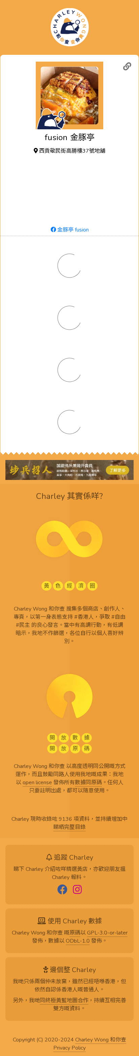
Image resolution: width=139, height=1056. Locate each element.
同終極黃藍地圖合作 (64, 1000)
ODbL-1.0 (78, 941)
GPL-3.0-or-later (107, 933)
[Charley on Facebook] (62, 890)
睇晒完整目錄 (69, 827)
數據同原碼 (88, 782)
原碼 (75, 933)
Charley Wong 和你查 (100, 1040)
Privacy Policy (69, 1048)
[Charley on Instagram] (77, 890)
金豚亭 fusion (72, 230)
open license (37, 782)
